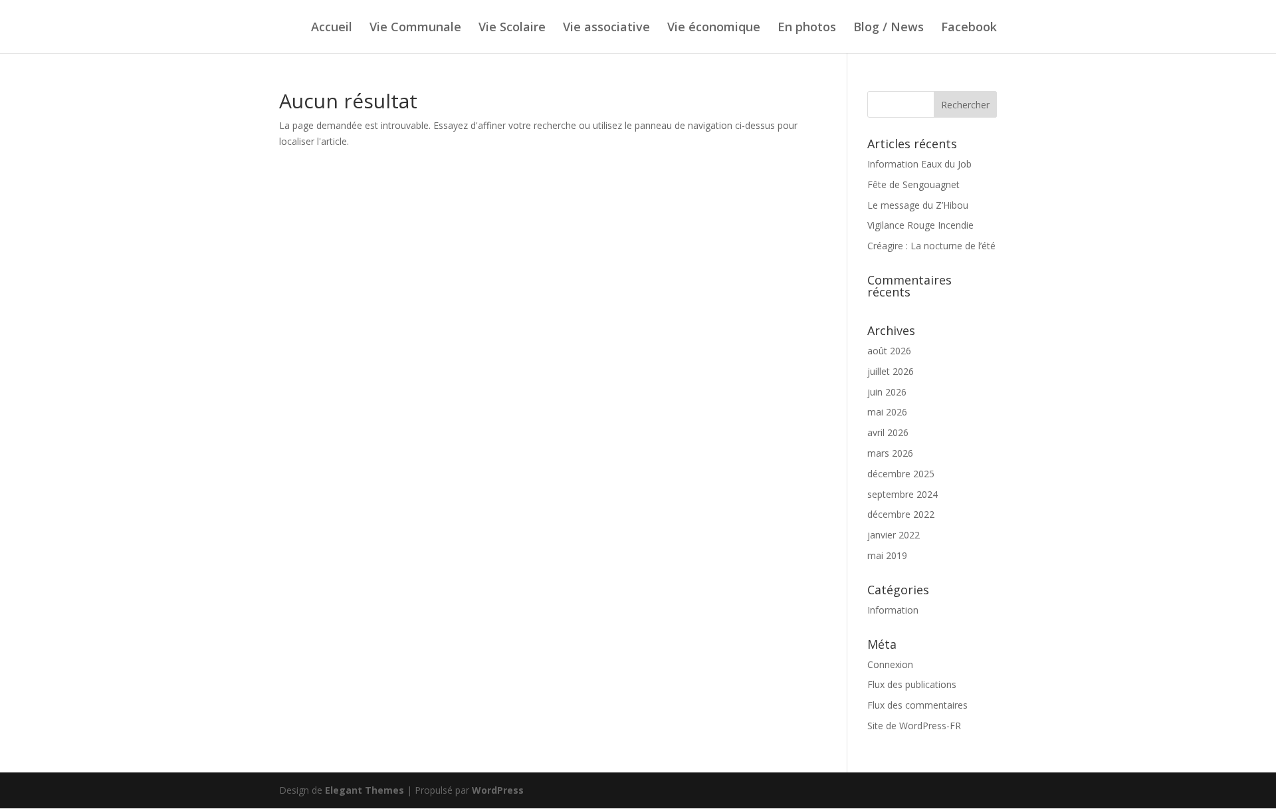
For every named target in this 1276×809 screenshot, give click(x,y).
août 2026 (889, 350)
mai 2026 (887, 411)
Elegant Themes (364, 790)
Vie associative (606, 28)
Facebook (969, 28)
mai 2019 (887, 555)
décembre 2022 (900, 514)
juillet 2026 (890, 371)
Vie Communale (415, 28)
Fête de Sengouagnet (913, 184)
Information (892, 610)
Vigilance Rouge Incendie (920, 225)
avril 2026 (887, 432)
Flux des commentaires (917, 705)
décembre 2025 (900, 473)
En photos (807, 28)
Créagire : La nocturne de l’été (931, 245)
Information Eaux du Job (919, 164)
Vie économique (713, 28)
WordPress (498, 790)
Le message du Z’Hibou (917, 205)
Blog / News (888, 28)
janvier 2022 (893, 534)
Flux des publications (911, 684)
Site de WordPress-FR (914, 725)
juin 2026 (886, 392)
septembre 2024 (902, 494)
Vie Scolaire (512, 28)
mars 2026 (890, 453)
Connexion (890, 664)
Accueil (331, 28)
